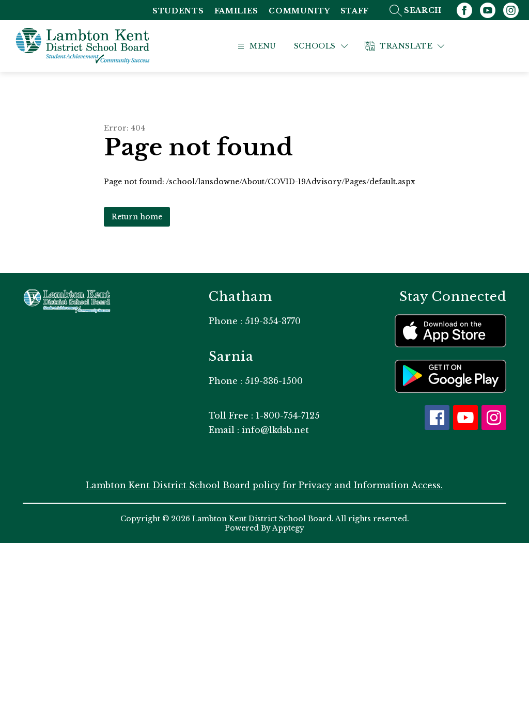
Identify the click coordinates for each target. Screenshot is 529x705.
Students (178, 11)
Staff (354, 11)
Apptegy (288, 528)
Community (299, 11)
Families (236, 11)
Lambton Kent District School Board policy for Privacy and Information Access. (264, 485)
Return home (137, 216)
